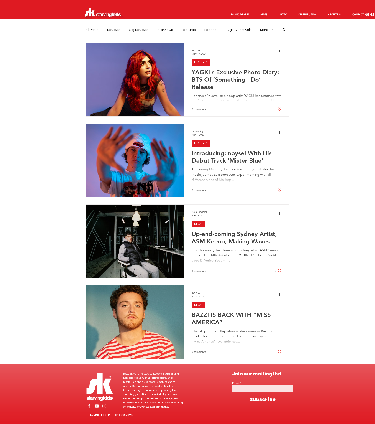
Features (189, 29)
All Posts (92, 29)
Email (235, 383)
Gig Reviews (138, 29)
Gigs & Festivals (239, 29)
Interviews (165, 29)
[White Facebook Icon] (89, 406)
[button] (284, 30)
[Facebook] (372, 14)
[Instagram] (367, 14)
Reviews (113, 29)
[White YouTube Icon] (96, 406)
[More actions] (280, 51)
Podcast (211, 29)
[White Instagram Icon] (104, 406)
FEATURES (201, 62)
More (264, 29)
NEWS (198, 224)
